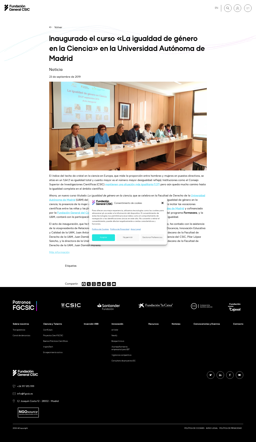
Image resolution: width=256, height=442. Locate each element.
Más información (59, 252)
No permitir (128, 237)
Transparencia (19, 330)
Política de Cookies (100, 229)
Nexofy (114, 336)
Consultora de (124, 361)
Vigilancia (121, 355)
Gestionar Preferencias (152, 237)
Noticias (176, 324)
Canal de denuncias (21, 336)
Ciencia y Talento (52, 324)
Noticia (56, 69)
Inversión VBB (91, 324)
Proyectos (53, 336)
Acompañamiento (121, 348)
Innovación (117, 324)
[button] (162, 202)
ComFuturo (47, 330)
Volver (58, 27)
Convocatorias (206, 324)
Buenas (55, 341)
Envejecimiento (53, 353)
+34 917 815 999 (25, 386)
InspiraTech (48, 347)
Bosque (118, 341)
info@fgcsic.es (25, 393)
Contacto (238, 324)
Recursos (153, 324)
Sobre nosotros (21, 324)
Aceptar (103, 237)
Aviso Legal (136, 229)
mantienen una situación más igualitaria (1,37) (132, 184)
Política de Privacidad (119, 229)
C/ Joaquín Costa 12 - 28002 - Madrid (38, 401)
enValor (115, 330)
